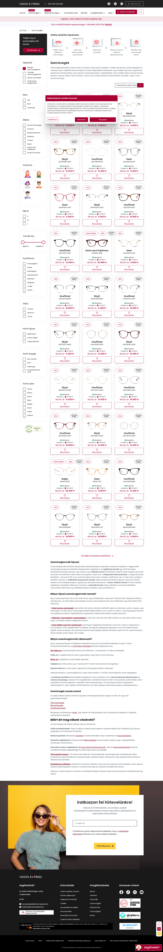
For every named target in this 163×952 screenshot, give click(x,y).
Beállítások (52, 119)
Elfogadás (103, 119)
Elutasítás (82, 119)
